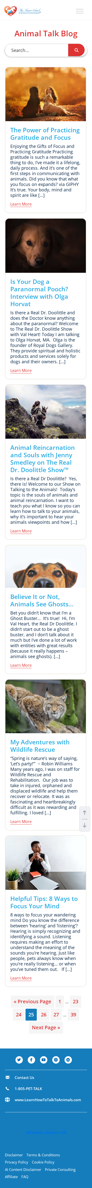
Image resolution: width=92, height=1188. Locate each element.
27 (57, 1014)
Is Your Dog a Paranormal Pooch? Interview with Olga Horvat (39, 292)
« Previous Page (32, 1003)
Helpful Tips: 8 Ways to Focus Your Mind (44, 902)
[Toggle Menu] (80, 11)
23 (77, 1001)
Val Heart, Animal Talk (46, 1132)
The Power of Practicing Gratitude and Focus (45, 133)
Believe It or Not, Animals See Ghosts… (41, 600)
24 (20, 1014)
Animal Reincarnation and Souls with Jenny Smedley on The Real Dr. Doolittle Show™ (42, 458)
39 (74, 1014)
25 (32, 1014)
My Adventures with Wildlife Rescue (40, 746)
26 (45, 1014)
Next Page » (46, 1029)
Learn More (21, 204)
